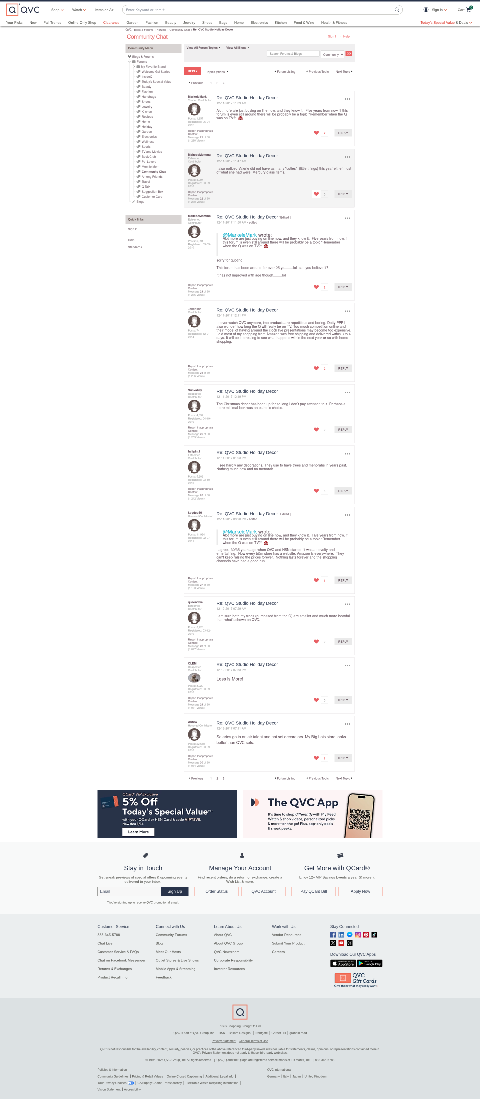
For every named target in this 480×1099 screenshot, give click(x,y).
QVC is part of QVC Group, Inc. (194, 1033)
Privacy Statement (224, 1041)
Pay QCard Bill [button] (313, 891)
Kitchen (281, 22)
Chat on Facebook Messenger (122, 960)
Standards (135, 247)
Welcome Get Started (156, 71)
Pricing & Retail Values (147, 1076)
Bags (223, 22)
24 (201, 372)
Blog (159, 943)
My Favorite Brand (153, 66)
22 (201, 198)
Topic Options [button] (215, 72)
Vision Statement (109, 1089)
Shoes (207, 22)
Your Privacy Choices (112, 1083)
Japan (296, 1076)
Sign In (333, 36)
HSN (222, 1033)
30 (201, 762)
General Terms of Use (253, 1041)
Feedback (164, 977)
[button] (427, 10)
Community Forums (171, 935)
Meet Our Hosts (168, 952)
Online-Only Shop (82, 22)
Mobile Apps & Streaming (176, 969)
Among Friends (152, 176)
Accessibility (132, 1089)
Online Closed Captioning (184, 1076)
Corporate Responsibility (233, 960)
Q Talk (146, 186)
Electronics (259, 22)
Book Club (149, 156)
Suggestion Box (152, 191)
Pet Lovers (149, 161)
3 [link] (223, 82)
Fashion (152, 22)
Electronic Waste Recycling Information (212, 1083)
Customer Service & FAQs (118, 952)
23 (201, 291)
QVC (129, 29)
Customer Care (152, 196)
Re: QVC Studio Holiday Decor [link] (213, 29)
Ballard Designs (240, 1033)
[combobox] (257, 9)
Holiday (147, 126)
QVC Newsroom (227, 952)
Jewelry (189, 22)
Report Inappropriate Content (200, 132)
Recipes (147, 116)
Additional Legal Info (220, 1076)
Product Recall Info (113, 977)
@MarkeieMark (240, 234)
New (33, 22)
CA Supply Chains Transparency (160, 1083)
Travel (146, 181)
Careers (278, 952)
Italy (286, 1076)
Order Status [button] (217, 891)
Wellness (148, 141)
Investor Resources (229, 969)
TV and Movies (152, 151)
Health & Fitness (334, 22)
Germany (273, 1076)
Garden (132, 22)
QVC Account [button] (264, 891)
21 (201, 137)
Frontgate (261, 1033)
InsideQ (147, 76)
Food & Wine (304, 22)
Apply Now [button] (360, 891)
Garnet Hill (279, 1033)
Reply (343, 132)
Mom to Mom (150, 166)
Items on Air (104, 10)
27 (201, 584)
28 (201, 646)
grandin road (298, 1033)
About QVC (223, 935)
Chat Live (105, 943)
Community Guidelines (113, 1076)
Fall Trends (52, 22)
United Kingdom (315, 1076)
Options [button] (347, 98)
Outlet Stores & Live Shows (177, 960)
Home (239, 22)
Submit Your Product (288, 943)
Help (346, 36)
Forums (161, 30)
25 (201, 434)
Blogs (140, 201)
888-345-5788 (109, 935)
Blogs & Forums (144, 30)
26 (201, 495)
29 (201, 704)
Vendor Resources (286, 935)
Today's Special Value (157, 81)
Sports (146, 146)
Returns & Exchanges (115, 969)
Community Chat (180, 30)
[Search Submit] (397, 9)
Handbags (149, 96)
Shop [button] (55, 10)
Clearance (111, 22)
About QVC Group (228, 943)
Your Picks (14, 22)
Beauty (170, 22)
